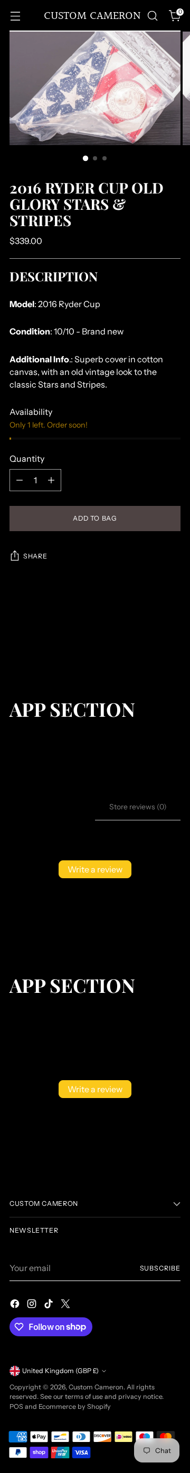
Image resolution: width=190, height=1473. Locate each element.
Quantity (27, 458)
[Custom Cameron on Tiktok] (49, 1305)
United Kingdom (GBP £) (60, 1371)
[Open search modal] (152, 16)
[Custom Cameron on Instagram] (32, 1305)
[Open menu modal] (15, 16)
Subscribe (160, 1268)
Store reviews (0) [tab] (138, 806)
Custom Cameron (96, 1387)
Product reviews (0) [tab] (52, 806)
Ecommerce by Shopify (75, 1406)
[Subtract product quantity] (19, 480)
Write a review (95, 869)
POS (16, 1406)
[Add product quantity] (51, 480)
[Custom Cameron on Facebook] (16, 1305)
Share (35, 556)
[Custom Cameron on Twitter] (66, 1305)
